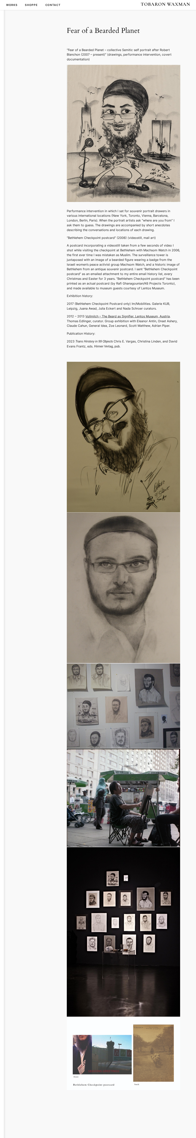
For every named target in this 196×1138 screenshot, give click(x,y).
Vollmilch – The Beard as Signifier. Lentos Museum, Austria (127, 316)
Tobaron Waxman (165, 4)
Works (11, 4)
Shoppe (31, 4)
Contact (53, 4)
